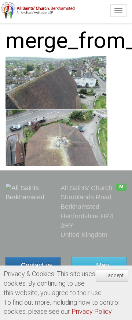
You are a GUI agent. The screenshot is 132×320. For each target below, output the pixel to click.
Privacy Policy (92, 311)
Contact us (35, 265)
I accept (114, 275)
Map (101, 265)
